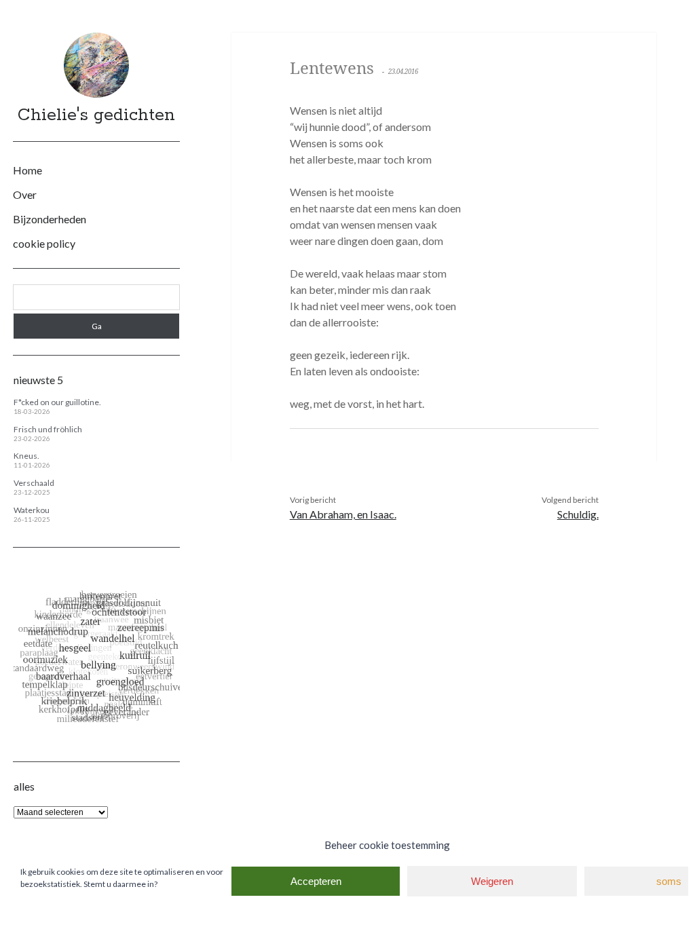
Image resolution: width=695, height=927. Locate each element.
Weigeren (492, 881)
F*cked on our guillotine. (57, 402)
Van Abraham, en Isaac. (343, 514)
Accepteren (315, 881)
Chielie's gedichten (96, 115)
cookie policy (44, 243)
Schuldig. (578, 514)
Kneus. (26, 456)
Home (27, 170)
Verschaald (34, 483)
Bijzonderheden (49, 218)
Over (25, 194)
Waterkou (32, 510)
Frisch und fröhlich (48, 429)
